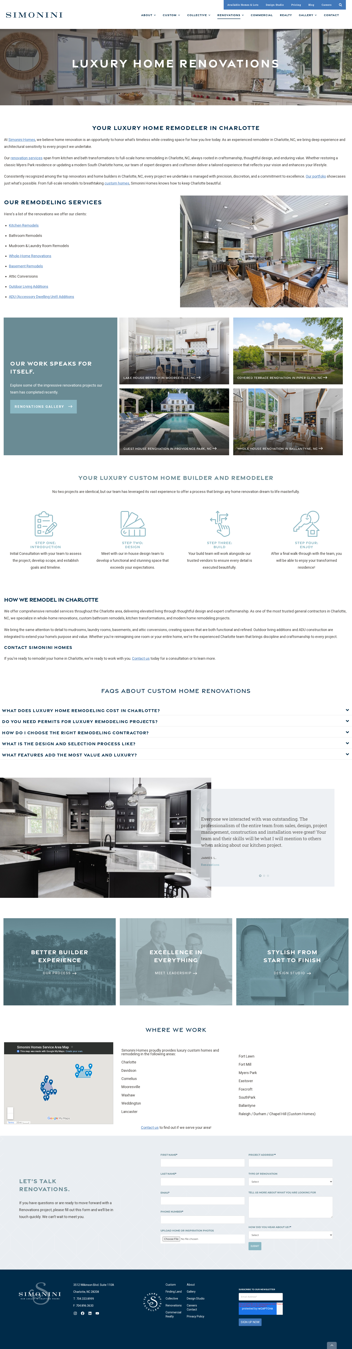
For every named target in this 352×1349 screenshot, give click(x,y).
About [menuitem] (191, 1284)
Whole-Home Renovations (30, 256)
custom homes (116, 183)
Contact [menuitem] (192, 1309)
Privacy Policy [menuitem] (195, 1316)
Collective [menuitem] (172, 1298)
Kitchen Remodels (24, 225)
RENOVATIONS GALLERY (40, 407)
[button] (260, 876)
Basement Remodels (26, 266)
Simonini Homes (21, 139)
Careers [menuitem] (192, 1305)
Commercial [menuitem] (173, 1312)
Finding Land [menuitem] (174, 1291)
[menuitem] (148, 15)
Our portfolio (316, 176)
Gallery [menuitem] (191, 1291)
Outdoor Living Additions (28, 286)
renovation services (27, 158)
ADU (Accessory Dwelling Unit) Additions (41, 297)
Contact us (141, 658)
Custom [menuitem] (171, 1284)
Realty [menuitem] (170, 1316)
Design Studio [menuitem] (196, 1298)
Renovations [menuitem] (174, 1305)
